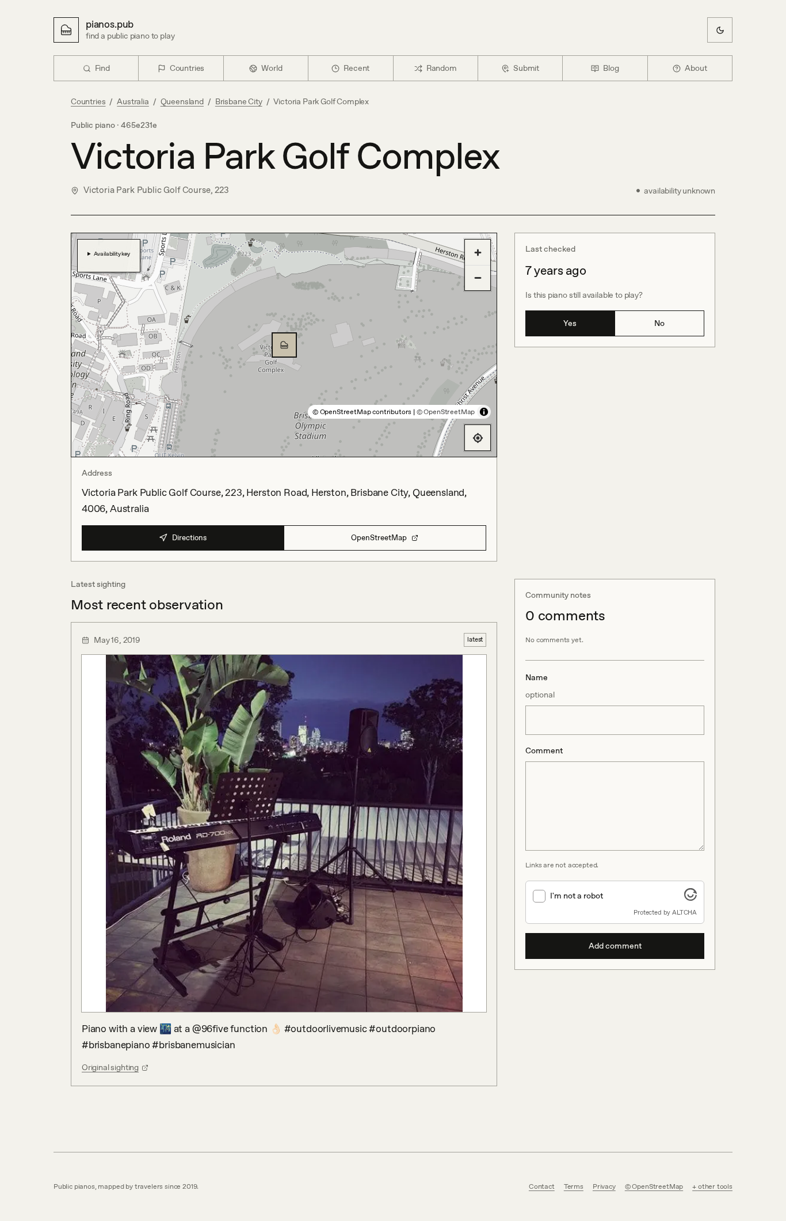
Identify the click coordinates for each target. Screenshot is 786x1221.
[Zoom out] (477, 277)
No (659, 323)
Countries (88, 101)
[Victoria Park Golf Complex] (284, 345)
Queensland (182, 101)
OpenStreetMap (379, 537)
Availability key (112, 253)
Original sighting (110, 1067)
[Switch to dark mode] (719, 30)
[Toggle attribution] (484, 412)
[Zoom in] (477, 252)
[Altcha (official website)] (690, 897)
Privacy (604, 1186)
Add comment (615, 945)
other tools (715, 1186)
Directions (189, 537)
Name (540, 686)
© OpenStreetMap (446, 412)
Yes (570, 323)
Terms (573, 1186)
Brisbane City (238, 101)
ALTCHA (684, 912)
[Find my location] (477, 437)
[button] (284, 345)
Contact (542, 1186)
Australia (132, 101)
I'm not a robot (576, 895)
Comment (544, 750)
